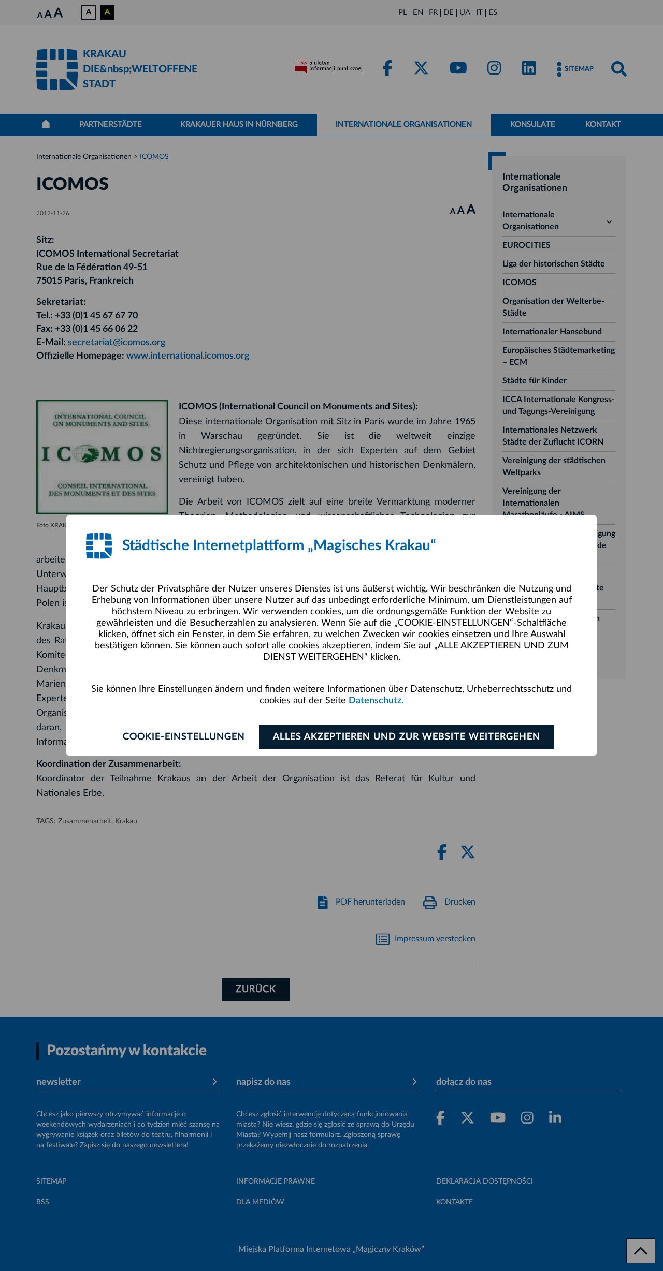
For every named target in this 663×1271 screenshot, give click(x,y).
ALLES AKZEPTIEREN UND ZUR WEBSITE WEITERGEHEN (406, 737)
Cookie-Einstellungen (184, 737)
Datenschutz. (376, 700)
